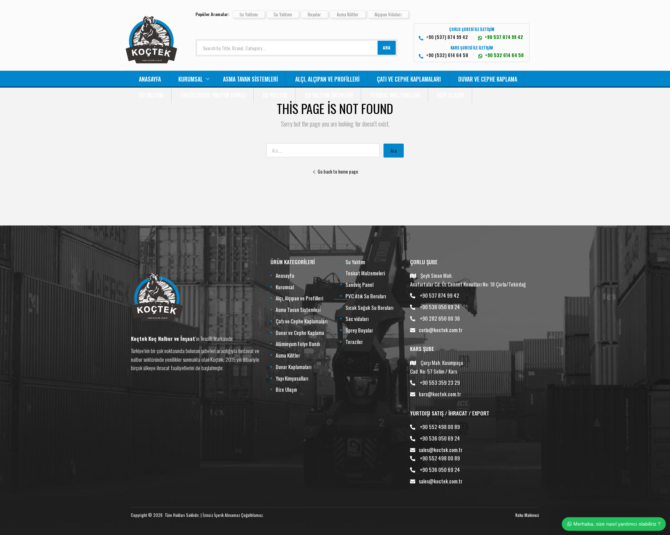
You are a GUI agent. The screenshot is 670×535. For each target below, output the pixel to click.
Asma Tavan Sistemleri (250, 79)
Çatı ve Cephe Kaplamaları (409, 79)
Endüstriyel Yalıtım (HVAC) (213, 95)
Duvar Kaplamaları (293, 366)
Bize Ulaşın (450, 95)
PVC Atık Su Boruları (365, 296)
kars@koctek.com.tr (440, 394)
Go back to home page (338, 171)
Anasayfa (150, 79)
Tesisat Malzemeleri (395, 95)
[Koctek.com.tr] (151, 66)
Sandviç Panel (359, 284)
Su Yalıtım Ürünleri (329, 95)
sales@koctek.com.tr (440, 449)
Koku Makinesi (527, 515)
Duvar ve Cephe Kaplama (487, 79)
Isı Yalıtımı (249, 14)
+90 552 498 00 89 (440, 426)
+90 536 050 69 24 (440, 307)
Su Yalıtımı (283, 14)
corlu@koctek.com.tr (440, 330)
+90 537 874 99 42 (439, 295)
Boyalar (314, 14)
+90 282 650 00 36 (440, 318)
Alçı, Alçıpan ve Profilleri (327, 79)
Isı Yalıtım (151, 95)
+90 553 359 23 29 (440, 382)
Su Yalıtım (355, 262)
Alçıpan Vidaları (388, 14)
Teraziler (354, 341)
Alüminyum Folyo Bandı (298, 343)
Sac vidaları (356, 318)
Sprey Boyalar (359, 330)
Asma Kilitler (348, 14)
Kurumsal (190, 79)
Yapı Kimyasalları (292, 378)
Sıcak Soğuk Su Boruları (369, 307)
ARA (386, 48)
